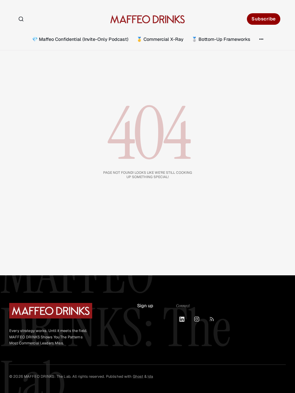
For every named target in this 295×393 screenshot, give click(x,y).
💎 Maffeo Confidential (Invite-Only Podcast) (80, 39)
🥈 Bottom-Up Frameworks (221, 39)
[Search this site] (21, 19)
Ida (150, 376)
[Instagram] (197, 319)
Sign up (145, 306)
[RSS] (212, 319)
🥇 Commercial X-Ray (160, 39)
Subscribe (263, 19)
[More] (261, 39)
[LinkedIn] (182, 319)
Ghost (138, 376)
